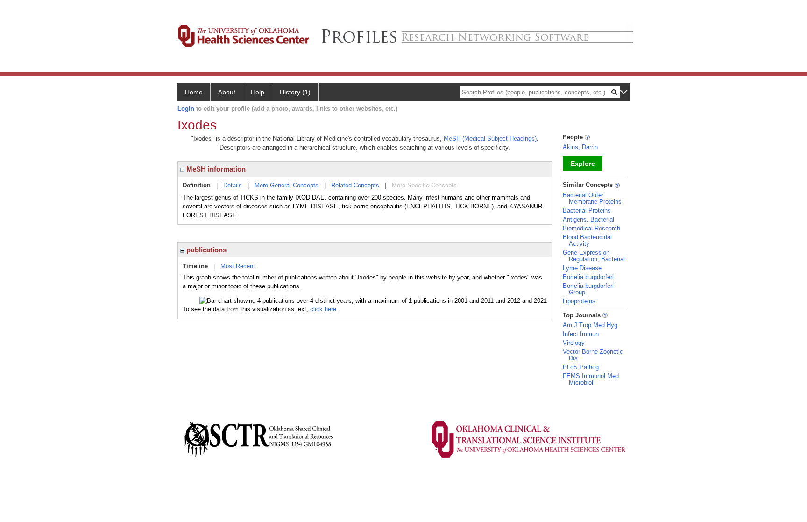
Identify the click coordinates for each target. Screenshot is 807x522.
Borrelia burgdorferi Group (588, 289)
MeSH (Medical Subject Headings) (490, 138)
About (226, 92)
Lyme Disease (582, 268)
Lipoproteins (579, 301)
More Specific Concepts (424, 185)
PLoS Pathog (581, 367)
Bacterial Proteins (587, 210)
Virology (574, 342)
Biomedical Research (591, 228)
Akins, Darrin (580, 146)
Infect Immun (581, 333)
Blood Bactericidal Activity (587, 240)
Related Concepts (355, 185)
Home (194, 92)
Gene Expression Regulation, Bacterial (594, 256)
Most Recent (237, 266)
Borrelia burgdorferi (588, 276)
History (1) (295, 92)
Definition (197, 185)
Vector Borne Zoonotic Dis (593, 355)
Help (257, 92)
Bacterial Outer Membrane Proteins (592, 198)
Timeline (195, 266)
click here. (324, 309)
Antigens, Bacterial (588, 219)
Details (232, 185)
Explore (583, 163)
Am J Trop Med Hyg (590, 325)
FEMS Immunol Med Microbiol (591, 379)
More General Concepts (287, 185)
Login (185, 108)
